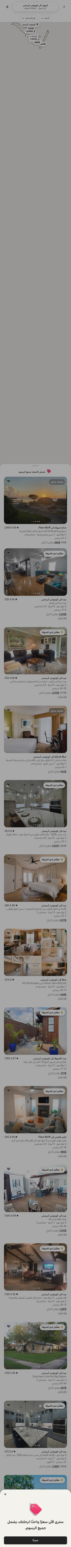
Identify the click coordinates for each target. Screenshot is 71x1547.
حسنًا (35, 1540)
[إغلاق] (5, 1494)
